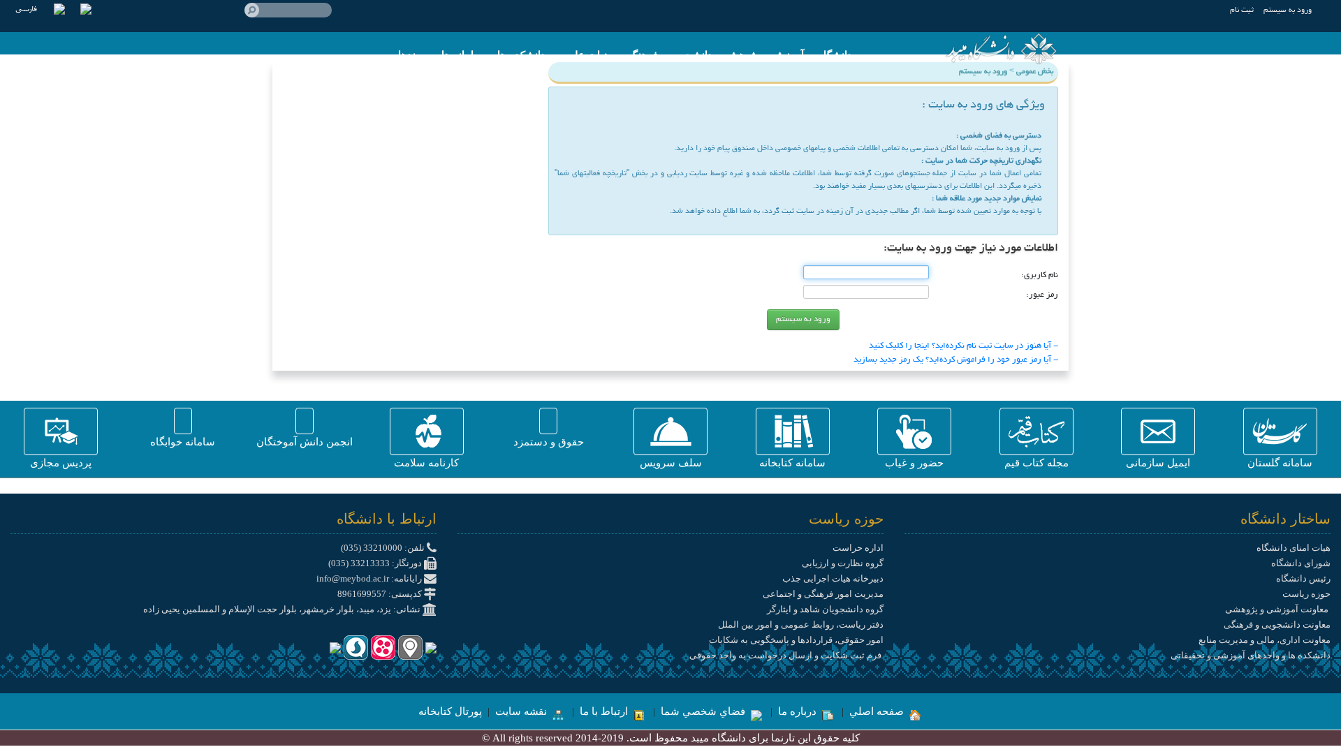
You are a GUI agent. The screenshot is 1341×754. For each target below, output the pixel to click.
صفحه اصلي (878, 711)
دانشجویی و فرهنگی (668, 55)
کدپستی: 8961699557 (380, 594)
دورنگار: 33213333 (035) (376, 563)
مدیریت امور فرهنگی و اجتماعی (823, 594)
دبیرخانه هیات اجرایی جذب (833, 578)
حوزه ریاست (1306, 594)
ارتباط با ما (605, 711)
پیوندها (412, 55)
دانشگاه (835, 55)
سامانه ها (462, 55)
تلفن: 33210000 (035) (384, 547)
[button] (1280, 431)
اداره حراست (858, 547)
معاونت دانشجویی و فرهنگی (1277, 624)
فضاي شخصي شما (704, 711)
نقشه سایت (522, 711)
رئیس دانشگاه (1303, 578)
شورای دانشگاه (1301, 563)
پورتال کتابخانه (450, 711)
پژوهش (742, 55)
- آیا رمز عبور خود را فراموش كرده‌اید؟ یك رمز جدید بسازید (955, 359)
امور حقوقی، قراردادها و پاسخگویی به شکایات (796, 640)
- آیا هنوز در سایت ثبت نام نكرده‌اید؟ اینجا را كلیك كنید (963, 345)
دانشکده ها (521, 55)
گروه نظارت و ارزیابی (843, 563)
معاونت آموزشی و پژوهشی (1278, 609)
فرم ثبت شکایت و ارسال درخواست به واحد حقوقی (786, 655)
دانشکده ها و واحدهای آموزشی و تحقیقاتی (1251, 655)
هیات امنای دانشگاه (1293, 547)
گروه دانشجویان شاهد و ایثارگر (825, 609)
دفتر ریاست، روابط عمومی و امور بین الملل (801, 624)
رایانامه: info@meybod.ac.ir (370, 578)
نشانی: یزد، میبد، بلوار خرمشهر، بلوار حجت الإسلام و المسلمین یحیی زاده (283, 609)
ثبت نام (1242, 10)
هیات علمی (584, 55)
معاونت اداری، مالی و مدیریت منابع (1265, 640)
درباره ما (798, 711)
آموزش (788, 55)
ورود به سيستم (1287, 10)
